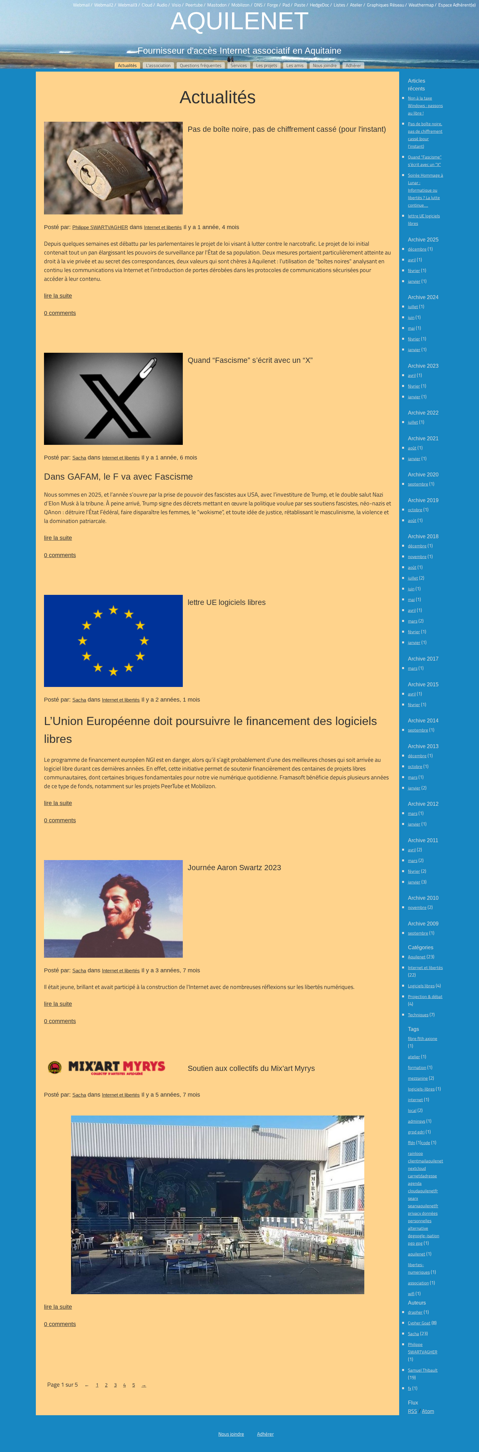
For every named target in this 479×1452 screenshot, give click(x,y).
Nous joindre (325, 65)
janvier (414, 281)
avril (412, 259)
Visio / (178, 4)
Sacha (79, 457)
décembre (417, 249)
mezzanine (418, 1078)
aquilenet (416, 1254)
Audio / (163, 4)
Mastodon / (218, 4)
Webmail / (83, 4)
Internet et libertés (163, 227)
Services (239, 65)
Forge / (274, 4)
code (425, 1142)
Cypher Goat (419, 1323)
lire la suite (58, 295)
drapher (415, 1312)
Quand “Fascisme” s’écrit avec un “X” (250, 360)
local (412, 1110)
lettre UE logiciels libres (227, 602)
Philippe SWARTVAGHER (100, 227)
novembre (417, 556)
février (414, 270)
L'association (158, 65)
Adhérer (353, 65)
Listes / (341, 4)
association (418, 1283)
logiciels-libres (421, 1089)
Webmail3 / (129, 4)
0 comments (60, 312)
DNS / (260, 4)
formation (417, 1067)
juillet (413, 306)
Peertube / (195, 4)
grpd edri (416, 1132)
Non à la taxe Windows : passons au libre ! (425, 105)
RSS (412, 1411)
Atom (428, 1411)
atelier (414, 1056)
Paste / (301, 4)
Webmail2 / (105, 4)
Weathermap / (423, 4)
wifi (411, 1293)
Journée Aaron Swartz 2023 (234, 867)
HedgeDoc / (321, 4)
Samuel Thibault (423, 1370)
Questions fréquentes (201, 65)
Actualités (127, 65)
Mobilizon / (242, 4)
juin (411, 317)
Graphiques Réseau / (387, 4)
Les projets (266, 65)
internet (415, 1099)
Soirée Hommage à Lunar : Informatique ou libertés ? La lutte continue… (425, 190)
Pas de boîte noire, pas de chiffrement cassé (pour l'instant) (287, 129)
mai (411, 328)
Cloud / (148, 4)
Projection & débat (425, 996)
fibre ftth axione (422, 1038)
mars (412, 621)
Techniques (418, 1014)
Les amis (295, 65)
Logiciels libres (421, 985)
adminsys (416, 1121)
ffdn (411, 1142)
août (412, 448)
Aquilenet (239, 20)
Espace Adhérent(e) (457, 4)
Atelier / (357, 4)
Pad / (288, 4)
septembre (418, 484)
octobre (415, 509)
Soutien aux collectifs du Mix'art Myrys (251, 1068)
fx (409, 1388)
